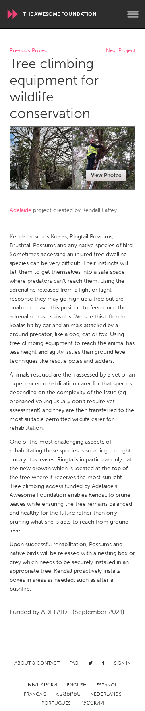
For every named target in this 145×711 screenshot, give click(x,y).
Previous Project (29, 50)
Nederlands (105, 694)
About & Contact (37, 663)
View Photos (106, 175)
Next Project (120, 50)
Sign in (122, 663)
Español (106, 685)
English (77, 685)
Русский (92, 703)
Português (55, 703)
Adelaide (20, 210)
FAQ (74, 663)
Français (35, 694)
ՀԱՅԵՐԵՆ (68, 694)
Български (42, 685)
